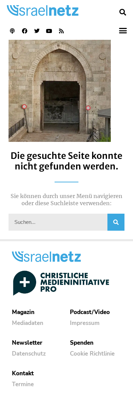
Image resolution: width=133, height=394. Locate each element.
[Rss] (61, 31)
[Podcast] (12, 31)
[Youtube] (49, 31)
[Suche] (115, 222)
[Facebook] (24, 31)
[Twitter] (36, 31)
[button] (123, 12)
